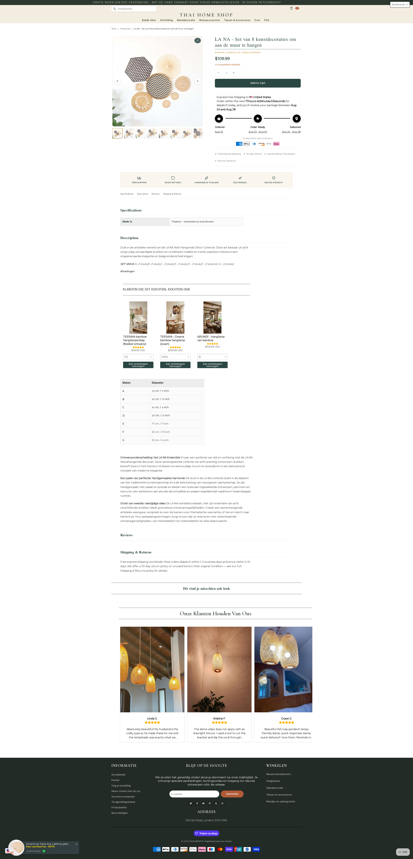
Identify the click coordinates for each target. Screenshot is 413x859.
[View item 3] (141, 133)
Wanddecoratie (274, 788)
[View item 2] (129, 133)
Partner (115, 780)
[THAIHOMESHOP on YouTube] (203, 803)
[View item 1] (117, 133)
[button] (400, 4)
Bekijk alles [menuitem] (149, 20)
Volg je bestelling (121, 785)
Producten (125, 28)
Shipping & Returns (172, 194)
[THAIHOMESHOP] (206, 15)
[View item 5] (164, 133)
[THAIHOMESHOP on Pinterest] (210, 803)
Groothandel (118, 774)
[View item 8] (199, 133)
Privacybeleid (118, 807)
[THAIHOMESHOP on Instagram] (222, 803)
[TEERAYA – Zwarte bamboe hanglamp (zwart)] (175, 317)
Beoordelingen (119, 813)
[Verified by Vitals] (43, 851)
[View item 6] (175, 133)
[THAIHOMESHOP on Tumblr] (216, 803)
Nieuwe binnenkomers (278, 774)
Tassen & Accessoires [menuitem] (237, 20)
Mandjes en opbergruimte (280, 801)
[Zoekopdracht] (114, 9)
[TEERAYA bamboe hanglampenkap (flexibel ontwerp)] (138, 317)
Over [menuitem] (257, 20)
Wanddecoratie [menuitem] (186, 20)
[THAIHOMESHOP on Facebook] (197, 803)
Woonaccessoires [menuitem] (209, 20)
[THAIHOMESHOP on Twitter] (191, 803)
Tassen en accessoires (279, 794)
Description (142, 194)
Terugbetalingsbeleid (123, 802)
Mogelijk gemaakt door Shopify (218, 841)
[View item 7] (187, 133)
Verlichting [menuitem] (166, 20)
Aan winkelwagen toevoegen (138, 365)
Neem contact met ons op (125, 791)
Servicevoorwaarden (123, 796)
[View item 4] (152, 133)
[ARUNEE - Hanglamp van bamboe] (212, 317)
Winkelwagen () (297, 8)
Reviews (156, 194)
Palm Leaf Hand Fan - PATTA (40, 846)
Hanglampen (273, 781)
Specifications (127, 194)
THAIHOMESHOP (196, 841)
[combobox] (138, 357)
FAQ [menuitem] (266, 20)
